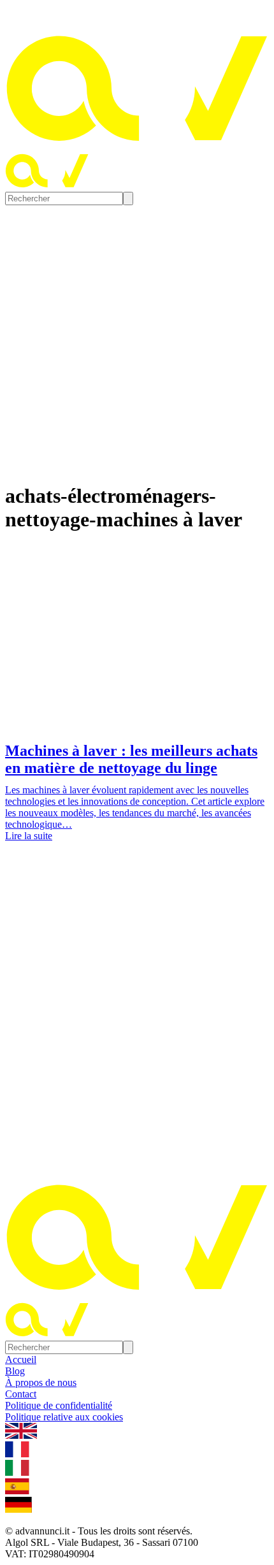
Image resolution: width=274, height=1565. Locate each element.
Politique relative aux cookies (64, 1416)
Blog (15, 1371)
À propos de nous (40, 1382)
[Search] (128, 198)
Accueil (20, 1359)
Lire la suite (28, 835)
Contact (20, 1393)
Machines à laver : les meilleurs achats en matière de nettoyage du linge (131, 759)
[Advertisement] (137, 1011)
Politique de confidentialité (58, 1405)
